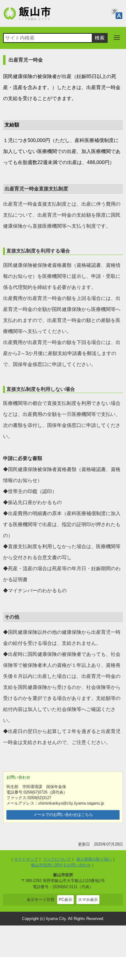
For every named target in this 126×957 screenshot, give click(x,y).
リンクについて (57, 859)
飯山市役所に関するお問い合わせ (61, 865)
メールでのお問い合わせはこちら (63, 814)
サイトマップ (26, 859)
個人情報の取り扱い (94, 859)
